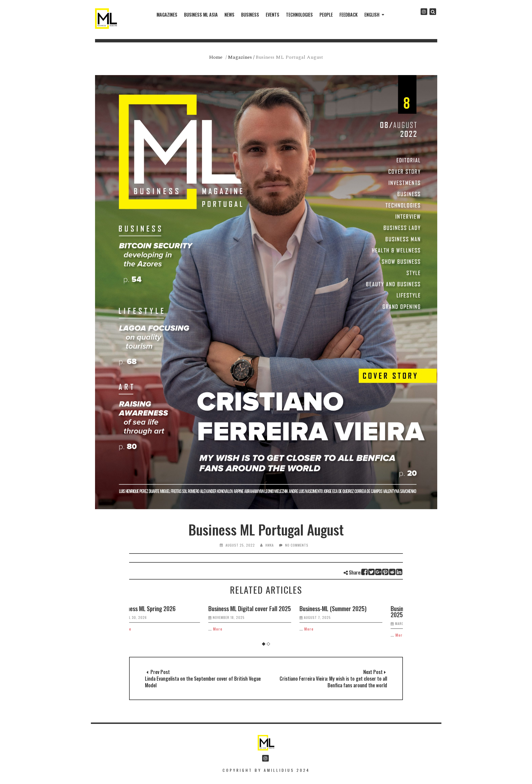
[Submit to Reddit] (392, 572)
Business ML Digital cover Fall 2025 (174, 608)
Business (250, 14)
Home (215, 57)
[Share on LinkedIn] (399, 572)
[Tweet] (371, 572)
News (229, 14)
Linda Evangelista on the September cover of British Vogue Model (203, 682)
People (326, 14)
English (371, 14)
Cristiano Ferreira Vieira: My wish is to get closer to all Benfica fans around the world (333, 682)
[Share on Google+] (378, 572)
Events (272, 14)
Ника (269, 545)
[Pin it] (385, 572)
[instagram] (424, 11)
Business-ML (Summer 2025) (257, 608)
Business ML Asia (201, 14)
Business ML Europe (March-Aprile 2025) (355, 611)
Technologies (299, 14)
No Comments (296, 545)
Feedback (348, 14)
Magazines (167, 14)
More (142, 629)
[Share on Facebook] (364, 572)
